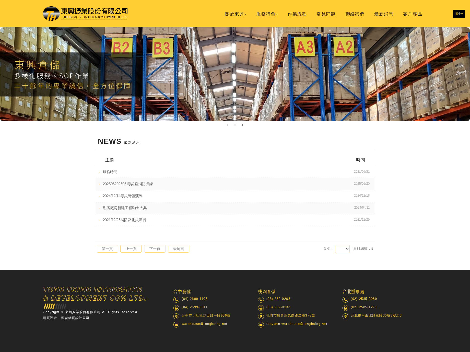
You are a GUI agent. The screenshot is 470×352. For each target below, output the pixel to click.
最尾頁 (178, 249)
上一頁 (131, 249)
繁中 (458, 13)
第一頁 (107, 249)
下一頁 (154, 249)
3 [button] (242, 125)
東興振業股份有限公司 (85, 13)
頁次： (328, 248)
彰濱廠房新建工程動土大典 (236, 208)
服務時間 (236, 172)
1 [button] (227, 125)
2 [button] (235, 125)
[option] (235, 74)
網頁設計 (50, 318)
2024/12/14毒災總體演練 (236, 196)
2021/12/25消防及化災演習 (236, 220)
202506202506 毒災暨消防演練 (236, 184)
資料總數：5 (363, 248)
